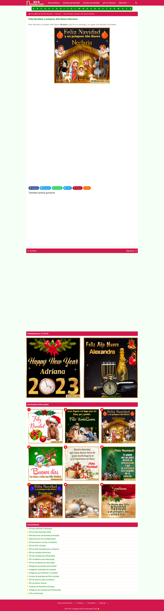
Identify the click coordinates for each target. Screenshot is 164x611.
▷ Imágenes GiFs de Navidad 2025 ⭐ (84, 609)
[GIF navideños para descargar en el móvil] (82, 464)
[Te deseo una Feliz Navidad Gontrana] (118, 501)
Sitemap (102, 603)
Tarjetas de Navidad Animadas (42, 586)
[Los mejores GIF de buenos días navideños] (45, 464)
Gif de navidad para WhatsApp (42, 556)
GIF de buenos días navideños (42, 580)
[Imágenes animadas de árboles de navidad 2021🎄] (118, 464)
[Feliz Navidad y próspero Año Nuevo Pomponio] (45, 501)
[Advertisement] (82, 101)
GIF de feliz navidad (37, 546)
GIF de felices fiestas (38, 583)
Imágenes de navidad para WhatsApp (45, 590)
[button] (34, 8)
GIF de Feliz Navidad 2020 (40, 532)
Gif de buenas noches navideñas (43, 542)
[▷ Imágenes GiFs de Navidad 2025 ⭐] (35, 3)
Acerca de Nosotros (65, 603)
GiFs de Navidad (36, 593)
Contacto (80, 603)
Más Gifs (123, 3)
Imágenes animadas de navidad (42, 569)
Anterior (33, 251)
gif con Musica (109, 3)
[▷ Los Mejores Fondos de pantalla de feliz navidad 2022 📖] (45, 426)
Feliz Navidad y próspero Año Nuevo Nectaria (53, 19)
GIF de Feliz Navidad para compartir (44, 549)
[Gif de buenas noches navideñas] (82, 426)
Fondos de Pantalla (91, 3)
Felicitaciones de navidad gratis (42, 539)
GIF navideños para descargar (41, 559)
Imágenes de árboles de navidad (42, 566)
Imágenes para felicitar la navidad (43, 573)
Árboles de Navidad (71, 3)
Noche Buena (53, 3)
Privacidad (91, 603)
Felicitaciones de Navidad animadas (44, 535)
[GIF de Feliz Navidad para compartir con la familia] (82, 501)
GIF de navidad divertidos (40, 552)
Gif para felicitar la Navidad (40, 529)
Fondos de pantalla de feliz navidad (44, 576)
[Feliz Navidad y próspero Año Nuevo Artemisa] (118, 426)
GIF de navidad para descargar (42, 563)
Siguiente (130, 251)
